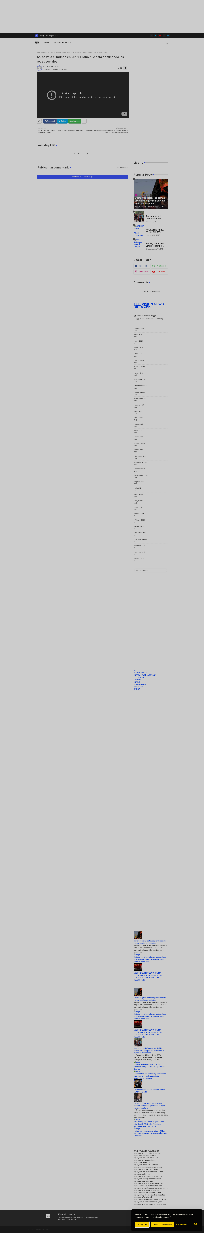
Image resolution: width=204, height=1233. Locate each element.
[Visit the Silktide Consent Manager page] (195, 1224)
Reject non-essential (163, 1224)
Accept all (142, 1224)
